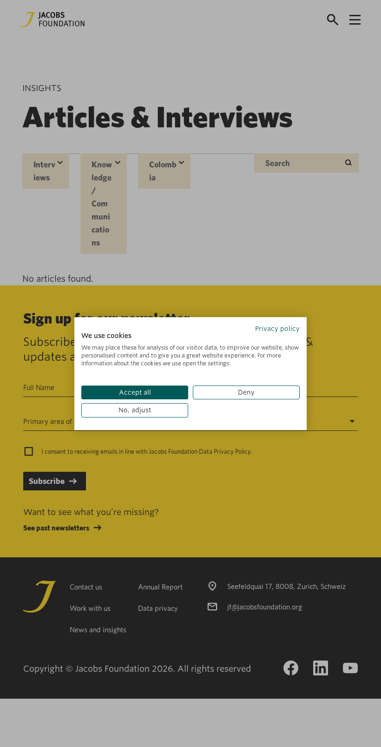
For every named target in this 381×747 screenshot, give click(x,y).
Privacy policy (277, 328)
